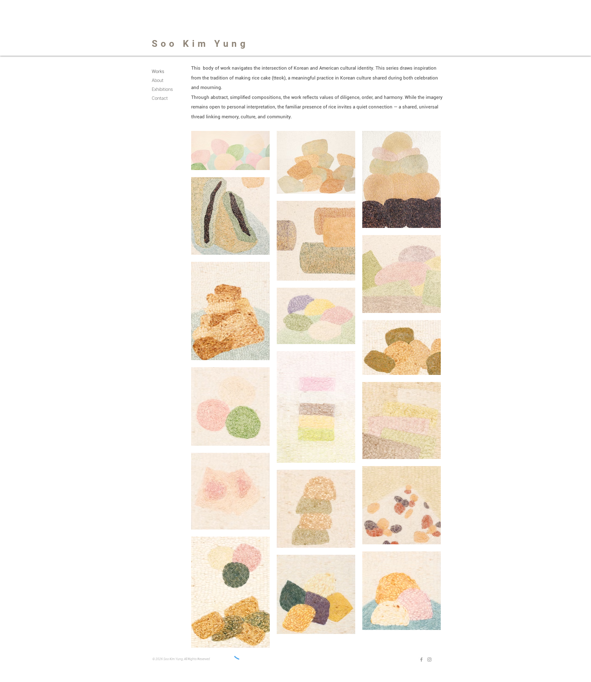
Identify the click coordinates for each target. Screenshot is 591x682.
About (157, 80)
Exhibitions (162, 89)
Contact (160, 98)
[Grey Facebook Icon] (421, 659)
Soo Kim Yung (200, 43)
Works (158, 71)
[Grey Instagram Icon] (429, 659)
